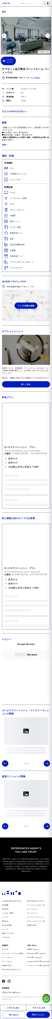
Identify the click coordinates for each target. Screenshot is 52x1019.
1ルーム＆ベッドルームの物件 (12, 960)
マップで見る (35, 78)
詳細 (4, 145)
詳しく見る (26, 384)
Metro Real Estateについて (11, 976)
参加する (5, 928)
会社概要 (5, 912)
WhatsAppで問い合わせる (36, 960)
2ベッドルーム (32, 916)
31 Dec (16, 1008)
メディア (5, 924)
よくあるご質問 (7, 920)
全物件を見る (32, 932)
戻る (4, 11)
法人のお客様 (7, 932)
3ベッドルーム (32, 920)
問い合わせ (14, 1015)
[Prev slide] (4, 35)
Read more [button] (26, 692)
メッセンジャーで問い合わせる (38, 972)
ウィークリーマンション (36, 924)
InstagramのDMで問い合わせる (38, 968)
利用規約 (5, 995)
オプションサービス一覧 (36, 928)
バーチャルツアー (10, 61)
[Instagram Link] (9, 988)
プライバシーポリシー (11, 999)
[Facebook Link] (3, 988)
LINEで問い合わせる (34, 964)
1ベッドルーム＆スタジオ (36, 912)
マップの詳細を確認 (26, 306)
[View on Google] (26, 698)
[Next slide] (47, 35)
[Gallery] (26, 36)
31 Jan (42, 1008)
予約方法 (5, 916)
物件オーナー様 (7, 940)
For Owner (6, 944)
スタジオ (5, 956)
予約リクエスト (38, 1015)
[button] (2, 690)
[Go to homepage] (6, 3)
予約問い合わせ (32, 956)
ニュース (5, 936)
